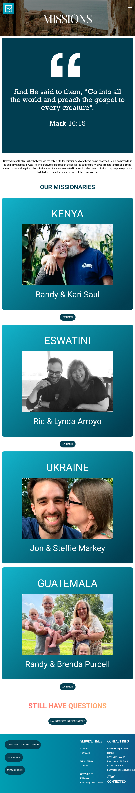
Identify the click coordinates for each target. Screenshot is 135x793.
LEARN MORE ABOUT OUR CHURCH (23, 745)
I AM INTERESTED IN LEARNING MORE (67, 721)
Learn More (68, 317)
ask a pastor (14, 757)
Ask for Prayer (15, 770)
